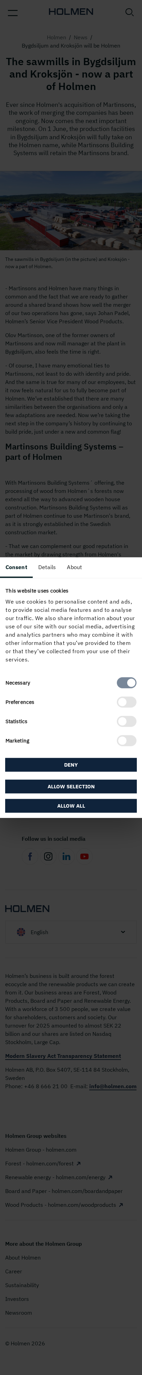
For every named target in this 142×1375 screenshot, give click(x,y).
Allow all (71, 805)
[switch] (126, 702)
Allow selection (71, 786)
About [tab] (74, 566)
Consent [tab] (16, 566)
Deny (71, 764)
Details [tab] (47, 566)
